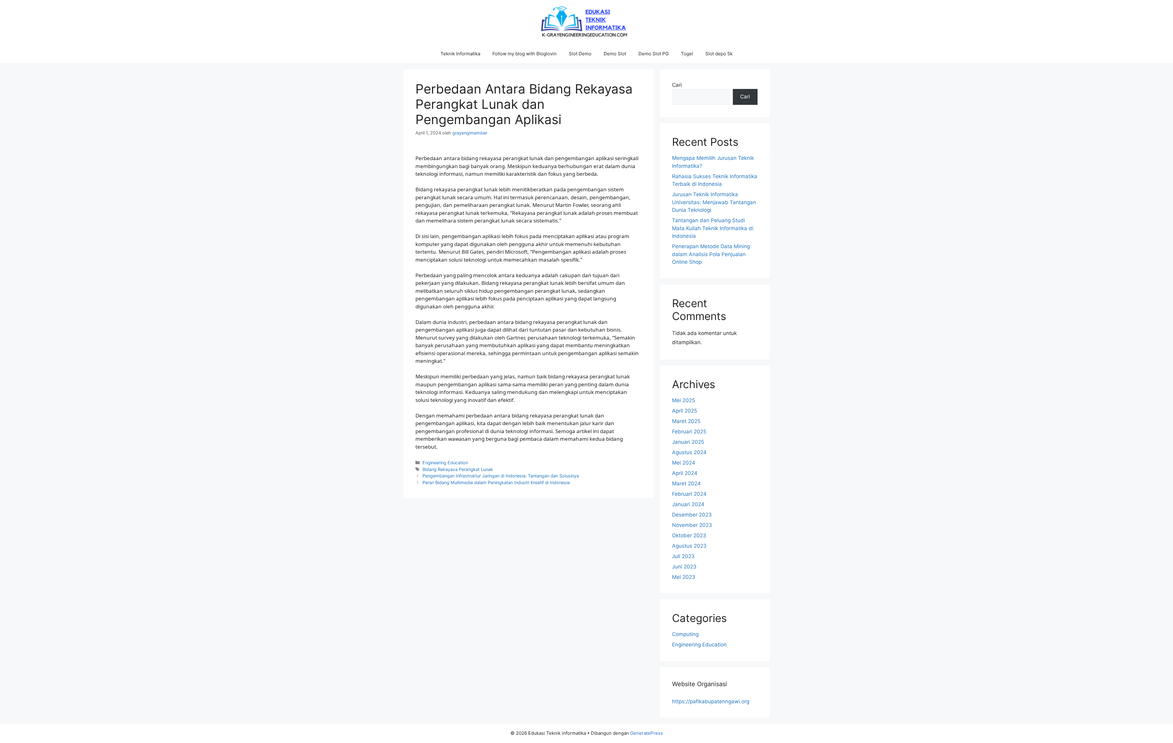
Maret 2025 (686, 421)
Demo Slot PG (653, 54)
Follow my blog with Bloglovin (524, 54)
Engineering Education (445, 462)
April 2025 (684, 411)
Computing (685, 634)
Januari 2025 (688, 442)
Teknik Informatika (460, 54)
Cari (677, 85)
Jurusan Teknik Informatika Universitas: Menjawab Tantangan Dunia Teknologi (714, 202)
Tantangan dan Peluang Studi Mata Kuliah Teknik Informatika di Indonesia (712, 228)
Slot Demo (580, 54)
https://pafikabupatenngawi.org (710, 701)
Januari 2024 (688, 504)
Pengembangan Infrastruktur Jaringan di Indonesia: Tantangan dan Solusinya (500, 475)
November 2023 (692, 525)
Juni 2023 (684, 567)
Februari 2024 (689, 494)
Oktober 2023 (689, 535)
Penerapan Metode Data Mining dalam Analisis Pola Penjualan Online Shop (711, 254)
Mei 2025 (683, 400)
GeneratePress (646, 733)
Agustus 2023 (689, 546)
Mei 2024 (683, 463)
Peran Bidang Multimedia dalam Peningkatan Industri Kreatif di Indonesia (496, 482)
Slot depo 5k (719, 54)
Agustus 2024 (689, 452)
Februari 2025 (689, 432)
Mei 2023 (683, 577)
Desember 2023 (692, 515)
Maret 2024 (686, 483)
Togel (687, 54)
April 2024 (684, 473)
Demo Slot (615, 54)
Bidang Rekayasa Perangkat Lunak (457, 469)
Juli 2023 (683, 556)
